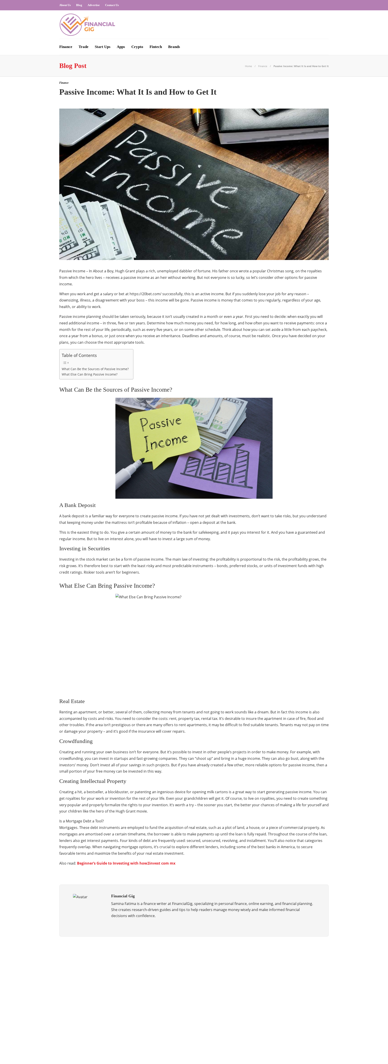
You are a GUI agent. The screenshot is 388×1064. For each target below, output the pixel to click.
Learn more (259, 970)
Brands (174, 47)
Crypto (137, 47)
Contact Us (112, 5)
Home (248, 66)
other (103, 1012)
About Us (65, 5)
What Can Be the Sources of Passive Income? (95, 369)
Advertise (94, 5)
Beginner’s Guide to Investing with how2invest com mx (126, 863)
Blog (79, 5)
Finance (65, 47)
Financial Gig (103, 996)
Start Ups (102, 47)
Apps (121, 47)
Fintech (156, 47)
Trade (83, 47)
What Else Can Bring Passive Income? (89, 374)
